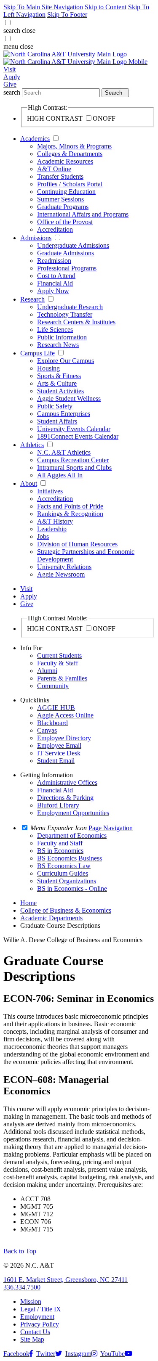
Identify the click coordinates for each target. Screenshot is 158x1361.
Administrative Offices (67, 782)
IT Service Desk (58, 753)
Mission (30, 1301)
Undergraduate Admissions (73, 245)
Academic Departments (51, 917)
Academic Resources (65, 161)
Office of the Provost (65, 221)
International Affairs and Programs (83, 214)
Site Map (32, 1339)
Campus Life (37, 353)
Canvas (47, 730)
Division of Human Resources (77, 544)
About (28, 483)
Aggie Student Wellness (69, 398)
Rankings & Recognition (70, 513)
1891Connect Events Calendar (77, 436)
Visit (9, 69)
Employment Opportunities (73, 812)
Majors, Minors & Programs (74, 146)
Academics (35, 138)
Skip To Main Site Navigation (43, 7)
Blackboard (52, 722)
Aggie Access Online (65, 715)
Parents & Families (62, 678)
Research (32, 299)
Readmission (54, 260)
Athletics (32, 444)
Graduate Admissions (65, 253)
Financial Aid (55, 283)
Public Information (62, 337)
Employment (37, 1316)
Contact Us (35, 1331)
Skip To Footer (67, 14)
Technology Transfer (64, 314)
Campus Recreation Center (73, 459)
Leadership (52, 528)
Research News (58, 344)
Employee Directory (64, 737)
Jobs (43, 536)
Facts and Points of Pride (70, 506)
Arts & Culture (57, 383)
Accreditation (55, 229)
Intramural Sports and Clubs (74, 467)
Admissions (35, 237)
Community (53, 685)
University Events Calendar (73, 428)
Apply (11, 76)
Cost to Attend (56, 275)
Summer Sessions (60, 199)
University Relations (64, 566)
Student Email (56, 760)
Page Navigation (110, 827)
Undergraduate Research (70, 306)
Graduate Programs (62, 206)
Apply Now (53, 290)
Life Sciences (55, 329)
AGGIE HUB (56, 707)
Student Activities (60, 391)
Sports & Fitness (59, 375)
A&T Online (54, 168)
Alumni (47, 670)
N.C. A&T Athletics (64, 452)
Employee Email (59, 745)
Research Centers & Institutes (76, 322)
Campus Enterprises (63, 413)
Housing (48, 368)
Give (9, 84)
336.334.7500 (21, 1287)
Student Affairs (57, 421)
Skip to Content (105, 7)
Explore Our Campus (65, 360)
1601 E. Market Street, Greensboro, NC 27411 (65, 1279)
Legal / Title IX (40, 1309)
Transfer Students (60, 176)
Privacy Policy (39, 1324)
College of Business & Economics (65, 910)
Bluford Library (58, 805)
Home (28, 902)
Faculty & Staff (57, 663)
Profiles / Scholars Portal (69, 184)
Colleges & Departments (69, 153)
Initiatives (50, 491)
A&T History (55, 521)
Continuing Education (66, 191)
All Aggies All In (60, 475)
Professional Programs (66, 268)
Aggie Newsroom (61, 574)
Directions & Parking (65, 797)
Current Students (59, 655)
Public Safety (54, 406)
